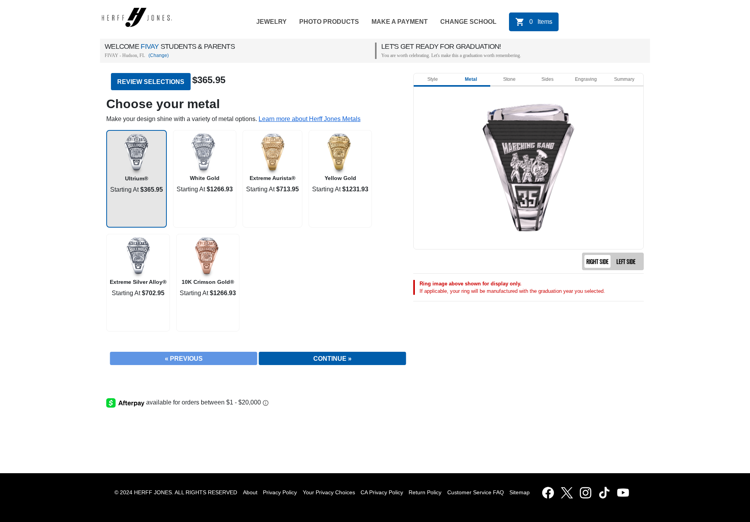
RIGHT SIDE (597, 261)
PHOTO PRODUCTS (329, 21)
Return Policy (425, 492)
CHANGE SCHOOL (468, 21)
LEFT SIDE (626, 261)
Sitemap (521, 492)
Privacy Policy (280, 492)
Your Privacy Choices (329, 492)
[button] (310, 119)
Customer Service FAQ (475, 492)
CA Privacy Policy (382, 492)
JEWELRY (271, 21)
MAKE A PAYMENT (399, 21)
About (250, 492)
